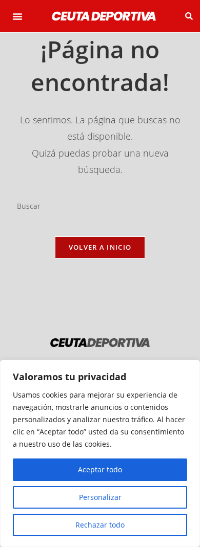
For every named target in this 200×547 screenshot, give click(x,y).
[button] (17, 16)
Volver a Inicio (100, 247)
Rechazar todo (100, 525)
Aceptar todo (100, 469)
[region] (100, 453)
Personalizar (100, 497)
